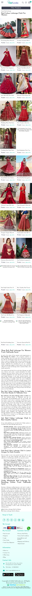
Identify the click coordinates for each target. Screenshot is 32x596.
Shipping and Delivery (23, 541)
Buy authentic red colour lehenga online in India (14, 395)
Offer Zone (6, 555)
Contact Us (6, 552)
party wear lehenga (9, 477)
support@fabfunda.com (14, 570)
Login (4, 538)
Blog (4, 557)
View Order (6, 540)
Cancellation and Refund (22, 538)
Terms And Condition (23, 535)
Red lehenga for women (8, 356)
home (2, 11)
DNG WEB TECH (25, 586)
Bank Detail (21, 543)
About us (5, 550)
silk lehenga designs (16, 429)
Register (5, 535)
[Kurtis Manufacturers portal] (16, 584)
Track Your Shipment (8, 542)
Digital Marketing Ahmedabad (23, 587)
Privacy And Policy (23, 533)
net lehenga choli (18, 440)
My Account (6, 533)
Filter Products (16, 8)
